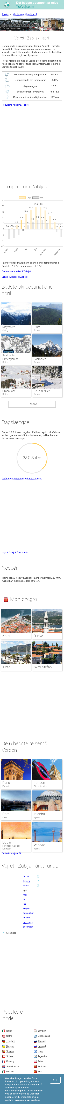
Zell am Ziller (41, 391)
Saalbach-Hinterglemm (10, 357)
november (28, 922)
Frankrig (6, 786)
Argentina (42, 1056)
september (28, 913)
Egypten (42, 1031)
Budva (38, 636)
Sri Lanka (42, 1066)
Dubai (6, 842)
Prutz (37, 327)
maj (25, 895)
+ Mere (32, 404)
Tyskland (10, 1041)
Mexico (9, 1071)
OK (55, 1080)
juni (24, 899)
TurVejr (5, 14)
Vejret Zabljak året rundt (15, 552)
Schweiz (10, 1056)
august (26, 908)
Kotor (6, 636)
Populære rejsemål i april (15, 104)
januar (26, 876)
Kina (40, 1071)
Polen (40, 1061)
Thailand (42, 1041)
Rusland (42, 1046)
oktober (26, 917)
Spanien (10, 1051)
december (28, 926)
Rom (6, 814)
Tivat (6, 667)
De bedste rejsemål (11, 853)
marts (26, 885)
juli (24, 904)
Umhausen (9, 391)
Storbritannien (40, 786)
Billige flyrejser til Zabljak (15, 276)
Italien (5, 817)
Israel (40, 1051)
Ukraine (10, 1046)
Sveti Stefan (43, 667)
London (39, 783)
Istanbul (40, 814)
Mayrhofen (8, 327)
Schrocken (40, 359)
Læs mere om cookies (27, 1100)
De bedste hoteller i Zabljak (16, 271)
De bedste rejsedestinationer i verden (22, 478)
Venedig (40, 845)
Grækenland (44, 1036)
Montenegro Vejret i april (25, 14)
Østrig (9, 1036)
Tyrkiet (37, 817)
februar (26, 881)
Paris (6, 783)
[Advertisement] (32, 142)
